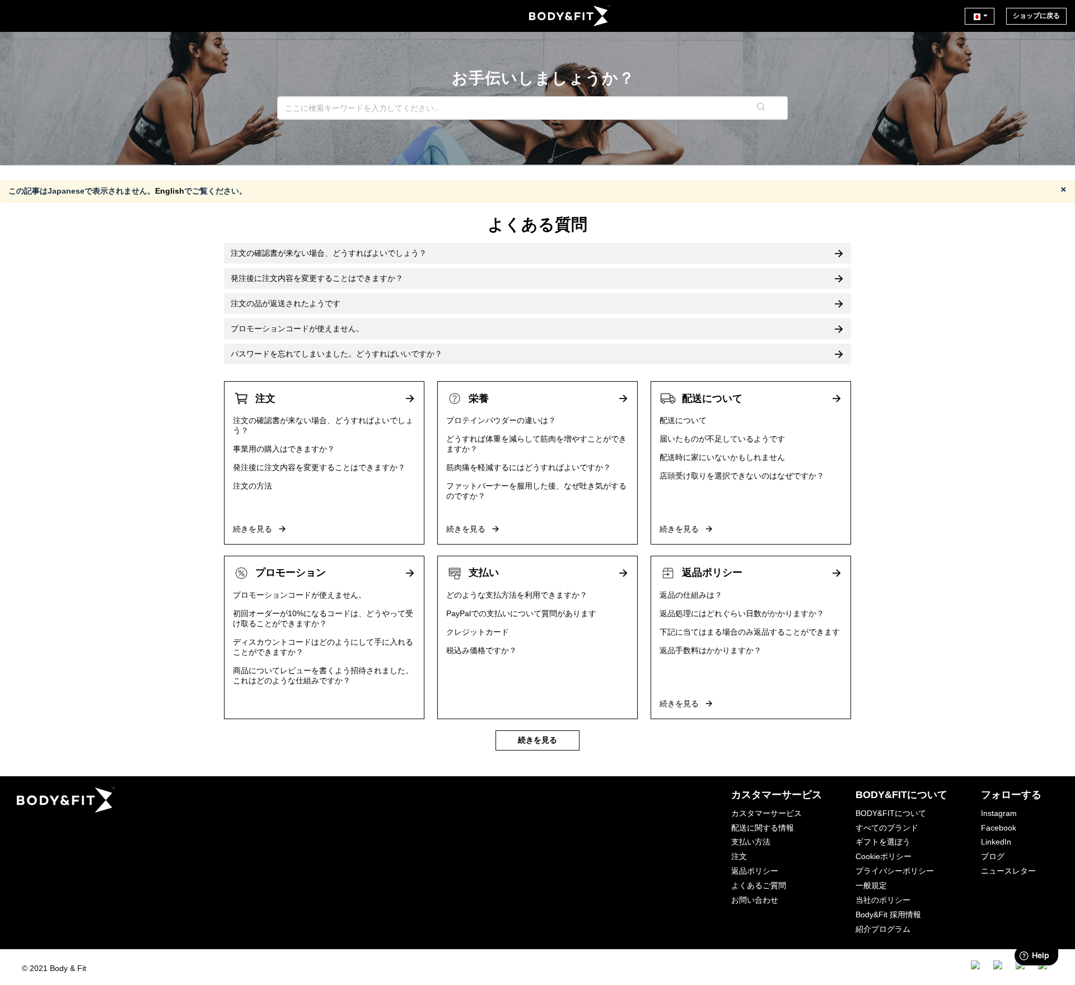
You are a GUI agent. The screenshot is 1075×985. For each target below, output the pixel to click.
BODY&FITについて (891, 813)
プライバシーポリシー (895, 870)
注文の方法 (252, 485)
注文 (265, 398)
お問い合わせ (754, 899)
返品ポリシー (712, 572)
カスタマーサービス (766, 813)
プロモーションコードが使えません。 (299, 594)
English (169, 190)
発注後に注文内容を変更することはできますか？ (319, 467)
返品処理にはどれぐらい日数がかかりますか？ (742, 613)
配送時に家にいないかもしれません (722, 457)
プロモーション (290, 572)
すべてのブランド (887, 827)
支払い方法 (750, 841)
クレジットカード (477, 631)
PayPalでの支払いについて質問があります (521, 613)
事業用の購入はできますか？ (284, 448)
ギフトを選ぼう (883, 841)
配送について (712, 398)
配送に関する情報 (762, 827)
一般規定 (871, 885)
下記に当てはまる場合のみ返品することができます (750, 631)
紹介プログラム (883, 929)
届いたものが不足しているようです (722, 438)
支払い (484, 572)
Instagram (999, 813)
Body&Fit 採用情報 (888, 914)
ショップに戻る (1036, 16)
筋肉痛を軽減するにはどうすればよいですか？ (528, 467)
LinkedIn (996, 841)
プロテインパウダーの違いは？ (501, 420)
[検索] (761, 108)
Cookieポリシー (884, 856)
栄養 (479, 398)
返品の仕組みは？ (691, 594)
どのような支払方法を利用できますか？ (516, 594)
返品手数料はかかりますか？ (710, 650)
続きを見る (253, 528)
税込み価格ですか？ (481, 650)
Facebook (998, 827)
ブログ (992, 856)
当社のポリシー (883, 899)
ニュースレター (1008, 870)
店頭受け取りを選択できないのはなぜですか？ (742, 475)
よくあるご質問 (758, 885)
